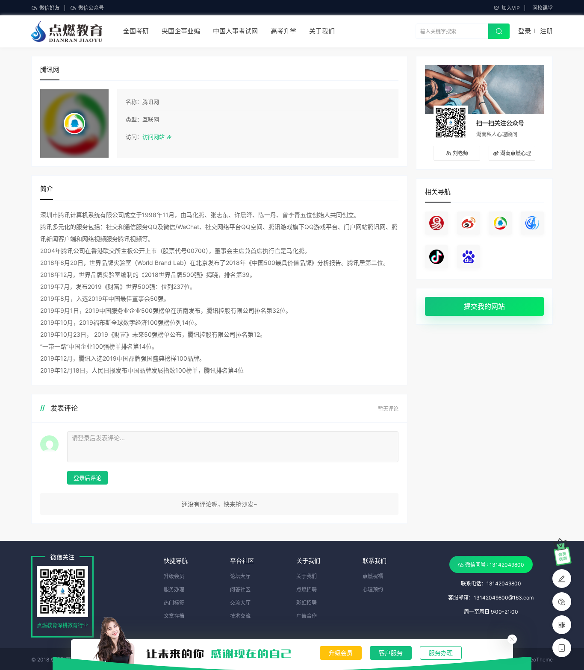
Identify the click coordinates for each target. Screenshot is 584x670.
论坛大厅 (240, 576)
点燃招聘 (306, 589)
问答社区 (240, 589)
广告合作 (306, 616)
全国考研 (136, 31)
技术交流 (240, 616)
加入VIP (510, 8)
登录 (524, 31)
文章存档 (174, 616)
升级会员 (341, 652)
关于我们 (322, 31)
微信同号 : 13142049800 (494, 564)
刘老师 (460, 153)
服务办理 (441, 652)
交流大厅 (240, 602)
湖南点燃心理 (515, 153)
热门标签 (174, 602)
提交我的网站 (484, 306)
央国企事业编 (181, 31)
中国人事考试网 (235, 31)
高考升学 (283, 31)
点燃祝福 (373, 576)
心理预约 (373, 589)
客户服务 (391, 652)
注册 (546, 31)
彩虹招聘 (306, 602)
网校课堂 (542, 8)
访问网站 (154, 136)
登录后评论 (87, 477)
